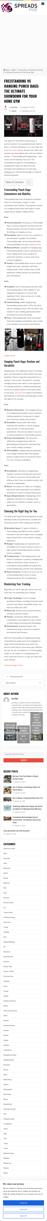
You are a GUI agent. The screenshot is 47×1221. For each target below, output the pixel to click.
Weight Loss (7, 1163)
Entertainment (8, 957)
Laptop (5, 1040)
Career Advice (8, 912)
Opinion (6, 1084)
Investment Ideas (9, 1025)
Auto (5, 863)
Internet (6, 1021)
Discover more (21, 392)
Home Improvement (10, 1011)
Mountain (6, 1065)
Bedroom (6, 883)
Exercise (6, 962)
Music (5, 1075)
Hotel (5, 1016)
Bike (4, 888)
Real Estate (7, 1094)
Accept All (23, 1203)
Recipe (5, 1099)
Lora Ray (14, 107)
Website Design (8, 1153)
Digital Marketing (9, 942)
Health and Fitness (9, 1001)
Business (6, 898)
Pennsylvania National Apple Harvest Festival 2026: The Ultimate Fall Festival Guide (26, 820)
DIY (4, 947)
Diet (4, 937)
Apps (5, 853)
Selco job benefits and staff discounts (16, 830)
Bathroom (6, 868)
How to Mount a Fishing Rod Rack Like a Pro (28, 798)
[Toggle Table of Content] (27, 182)
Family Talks (7, 967)
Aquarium (6, 858)
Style (5, 1134)
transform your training (13, 150)
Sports (14, 70)
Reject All (23, 1216)
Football (6, 981)
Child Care (6, 922)
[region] (23, 1200)
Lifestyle (6, 1045)
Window (6, 1168)
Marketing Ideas (8, 1060)
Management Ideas (9, 1055)
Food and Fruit (8, 976)
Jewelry (6, 1030)
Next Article (10, 683)
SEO (4, 1114)
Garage (5, 991)
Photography (7, 1089)
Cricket (5, 927)
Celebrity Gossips (9, 917)
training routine (35, 244)
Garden (5, 996)
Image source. (9, 355)
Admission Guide (9, 849)
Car (4, 908)
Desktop (6, 932)
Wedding (6, 1158)
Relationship (7, 1104)
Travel (5, 1148)
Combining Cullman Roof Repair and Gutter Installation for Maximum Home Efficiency (28, 807)
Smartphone (7, 1124)
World (5, 1173)
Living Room (7, 1050)
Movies (5, 1070)
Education (6, 952)
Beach (5, 873)
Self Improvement (9, 1109)
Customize (23, 1209)
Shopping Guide (8, 1119)
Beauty (5, 878)
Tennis (5, 1143)
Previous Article (16, 676)
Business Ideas (8, 903)
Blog (5, 893)
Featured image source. (13, 665)
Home (7, 70)
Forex (5, 986)
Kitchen (6, 1035)
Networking (7, 1080)
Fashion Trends (8, 971)
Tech (5, 1139)
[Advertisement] (23, 40)
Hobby (5, 1006)
